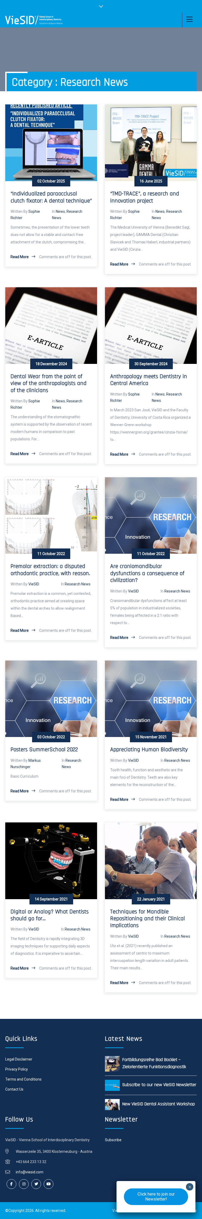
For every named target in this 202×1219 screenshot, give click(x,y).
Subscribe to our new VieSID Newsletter (159, 1085)
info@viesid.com (29, 1172)
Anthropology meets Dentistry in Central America (148, 380)
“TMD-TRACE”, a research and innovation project (144, 197)
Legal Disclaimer (18, 1059)
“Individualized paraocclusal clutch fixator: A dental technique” (51, 197)
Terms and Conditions (23, 1079)
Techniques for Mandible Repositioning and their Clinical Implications (147, 918)
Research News (77, 584)
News (60, 211)
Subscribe (113, 1140)
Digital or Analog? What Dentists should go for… (50, 915)
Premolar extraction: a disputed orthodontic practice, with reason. (50, 570)
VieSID (33, 584)
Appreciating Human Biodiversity (149, 749)
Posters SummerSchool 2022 (44, 749)
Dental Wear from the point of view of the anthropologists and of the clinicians (49, 383)
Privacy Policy (16, 1069)
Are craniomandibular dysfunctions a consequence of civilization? (147, 573)
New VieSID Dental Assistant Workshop (158, 1104)
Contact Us (14, 1089)
